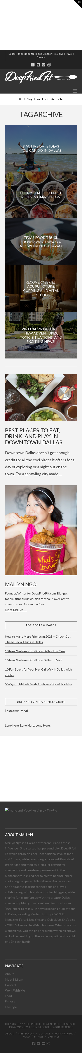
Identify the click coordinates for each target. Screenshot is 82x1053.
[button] (75, 90)
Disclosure (65, 1027)
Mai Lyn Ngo (21, 584)
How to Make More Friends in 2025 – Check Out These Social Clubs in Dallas (38, 639)
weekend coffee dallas (50, 99)
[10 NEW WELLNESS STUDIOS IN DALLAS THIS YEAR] (0, 24)
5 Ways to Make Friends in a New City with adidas (38, 684)
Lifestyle (11, 1007)
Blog (29, 99)
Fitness (10, 1001)
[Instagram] (49, 65)
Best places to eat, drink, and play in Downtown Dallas (34, 436)
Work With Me (15, 990)
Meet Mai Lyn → (16, 609)
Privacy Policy (18, 1027)
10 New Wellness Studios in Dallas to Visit (34, 660)
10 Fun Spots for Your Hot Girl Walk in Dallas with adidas (38, 672)
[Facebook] (33, 65)
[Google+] (43, 65)
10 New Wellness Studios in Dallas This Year (35, 651)
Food (8, 996)
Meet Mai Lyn (14, 979)
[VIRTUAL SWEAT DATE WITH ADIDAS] (1, 24)
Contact (10, 985)
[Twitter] (38, 65)
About (9, 974)
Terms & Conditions (44, 1027)
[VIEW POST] (41, 397)
